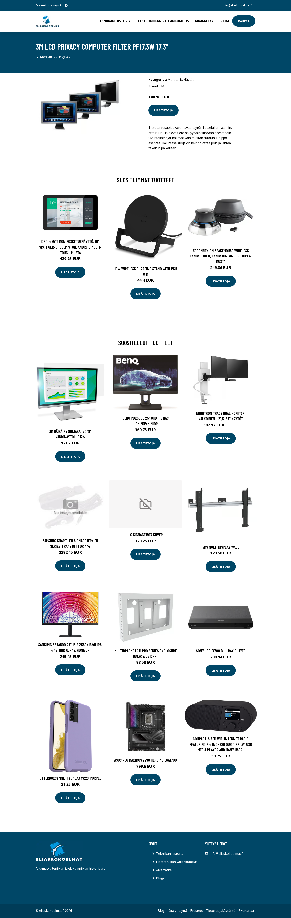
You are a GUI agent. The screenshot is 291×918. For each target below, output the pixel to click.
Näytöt (64, 57)
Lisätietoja (163, 110)
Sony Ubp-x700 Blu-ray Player (221, 650)
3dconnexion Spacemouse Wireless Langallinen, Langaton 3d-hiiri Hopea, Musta (221, 256)
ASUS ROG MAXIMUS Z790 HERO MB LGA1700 (145, 759)
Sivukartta (246, 910)
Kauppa (244, 21)
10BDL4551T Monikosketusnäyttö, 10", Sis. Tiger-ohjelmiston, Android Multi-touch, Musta (70, 247)
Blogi (224, 21)
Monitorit (47, 57)
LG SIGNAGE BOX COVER (145, 534)
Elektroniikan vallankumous (163, 21)
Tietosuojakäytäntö (220, 910)
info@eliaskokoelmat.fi (237, 5)
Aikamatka (204, 21)
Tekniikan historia (114, 21)
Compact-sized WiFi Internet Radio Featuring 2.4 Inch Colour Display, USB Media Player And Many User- (220, 744)
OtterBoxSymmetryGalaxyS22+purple (70, 777)
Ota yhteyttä (178, 910)
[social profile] (66, 5)
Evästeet (196, 910)
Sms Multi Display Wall (220, 546)
